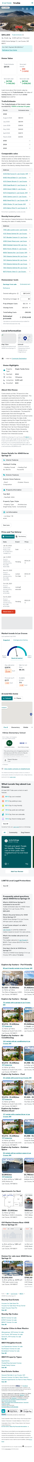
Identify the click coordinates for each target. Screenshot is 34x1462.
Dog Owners (25, 832)
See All (6, 824)
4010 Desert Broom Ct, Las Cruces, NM (16, 181)
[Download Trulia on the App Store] (12, 1411)
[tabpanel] (17, 308)
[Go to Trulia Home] (17, 3)
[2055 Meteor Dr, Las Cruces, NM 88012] (12, 1165)
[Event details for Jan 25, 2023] (30, 549)
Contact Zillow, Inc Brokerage (10, 1406)
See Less (7, 525)
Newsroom (9, 1420)
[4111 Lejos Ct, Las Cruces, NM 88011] (12, 1234)
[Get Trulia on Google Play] (26, 1411)
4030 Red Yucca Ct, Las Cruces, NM (15, 174)
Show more (7, 612)
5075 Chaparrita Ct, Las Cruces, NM (15, 193)
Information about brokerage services (14, 1402)
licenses (22, 1395)
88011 (27, 437)
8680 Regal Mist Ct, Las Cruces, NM (15, 200)
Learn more (12, 777)
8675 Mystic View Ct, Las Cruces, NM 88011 (18, 271)
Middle (25, 727)
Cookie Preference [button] (6, 1425)
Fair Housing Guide (26, 1418)
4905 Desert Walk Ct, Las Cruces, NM (16, 189)
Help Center (8, 1449)
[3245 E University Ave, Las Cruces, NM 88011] (12, 1201)
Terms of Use (25, 1420)
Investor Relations (17, 1420)
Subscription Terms (6, 1423)
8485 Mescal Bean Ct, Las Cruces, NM (16, 177)
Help (13, 1423)
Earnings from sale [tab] (10, 284)
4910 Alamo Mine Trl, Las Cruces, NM (15, 208)
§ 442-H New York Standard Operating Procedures (14, 1399)
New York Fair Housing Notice (9, 1401)
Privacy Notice (19, 1423)
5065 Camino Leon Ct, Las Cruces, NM (16, 196)
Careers (3, 1420)
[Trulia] (3, 1411)
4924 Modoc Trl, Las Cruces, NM (14, 204)
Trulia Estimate (10, 104)
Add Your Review (17, 871)
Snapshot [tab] (6, 640)
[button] (32, 3)
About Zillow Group (15, 1418)
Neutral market (17, 658)
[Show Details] (30, 114)
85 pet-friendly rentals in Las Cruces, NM (17, 968)
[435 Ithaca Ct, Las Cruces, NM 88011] (12, 1014)
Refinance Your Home (9, 50)
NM (8, 1293)
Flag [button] (26, 864)
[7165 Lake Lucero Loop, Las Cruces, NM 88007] (12, 1268)
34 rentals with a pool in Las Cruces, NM (17, 1078)
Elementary (15, 727)
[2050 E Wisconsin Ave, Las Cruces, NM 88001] (12, 978)
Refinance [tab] (6, 288)
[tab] (8, 536)
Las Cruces (7, 930)
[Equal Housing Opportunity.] (23, 1446)
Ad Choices (26, 1423)
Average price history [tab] (20, 640)
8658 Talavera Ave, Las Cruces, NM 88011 (17, 252)
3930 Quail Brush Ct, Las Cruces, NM (15, 185)
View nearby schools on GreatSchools (17, 769)
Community (13, 832)
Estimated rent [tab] (25, 284)
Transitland (25, 1385)
